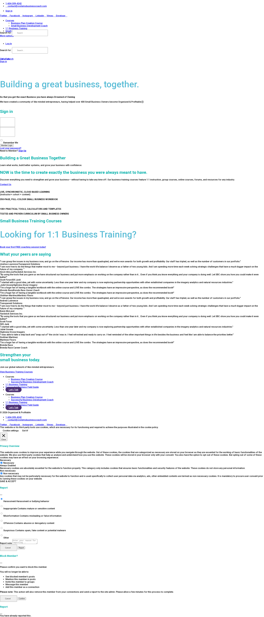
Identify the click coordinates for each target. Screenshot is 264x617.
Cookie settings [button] (11, 430)
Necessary (8, 463)
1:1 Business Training (16, 28)
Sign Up (22, 150)
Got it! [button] (25, 430)
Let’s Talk (13, 389)
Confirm (22, 599)
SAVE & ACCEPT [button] (8, 481)
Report (21, 548)
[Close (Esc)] (1, 494)
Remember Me (10, 142)
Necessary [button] (5, 460)
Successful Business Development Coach (32, 382)
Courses (10, 20)
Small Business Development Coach (29, 25)
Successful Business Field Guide (22, 387)
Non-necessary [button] (8, 470)
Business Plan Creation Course (26, 23)
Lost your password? (10, 148)
